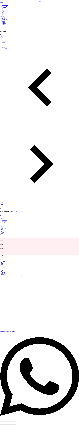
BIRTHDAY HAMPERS (4, 19)
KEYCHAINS (3, 21)
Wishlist (2, 233)
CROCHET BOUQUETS (5, 5)
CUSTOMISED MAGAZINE (4, 6)
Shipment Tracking (3, 230)
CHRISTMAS (3, 8)
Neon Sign (3, 22)
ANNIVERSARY (4, 7)
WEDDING (3, 11)
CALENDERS (3, 20)
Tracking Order (2, 232)
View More (3, 222)
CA (2, 12)
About (1, 223)
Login (0, 215)
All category (2, 3)
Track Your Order (3, 224)
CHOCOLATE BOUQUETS (5, 4)
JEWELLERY (2, 16)
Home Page (16, 211)
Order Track (2, 229)
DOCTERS (3, 13)
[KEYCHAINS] (4, 42)
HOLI (3, 9)
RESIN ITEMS (4, 24)
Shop (1, 231)
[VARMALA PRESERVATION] (5, 47)
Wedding (3, 219)
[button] (40, 87)
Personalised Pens (4, 23)
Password (1, 214)
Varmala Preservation (3, 218)
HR (2, 14)
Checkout (2, 227)
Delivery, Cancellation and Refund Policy (5, 228)
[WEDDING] (3, 37)
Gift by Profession (4, 221)
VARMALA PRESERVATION (4, 25)
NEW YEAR (3, 10)
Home (1, 225)
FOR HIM (3, 17)
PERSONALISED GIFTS (3, 18)
